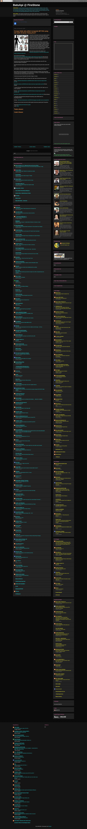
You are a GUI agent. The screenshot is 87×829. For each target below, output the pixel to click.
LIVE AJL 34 (17, 281)
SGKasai (17, 591)
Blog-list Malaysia (18, 316)
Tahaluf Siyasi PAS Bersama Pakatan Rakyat (22, 508)
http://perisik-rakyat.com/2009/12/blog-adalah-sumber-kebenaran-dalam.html (28, 56)
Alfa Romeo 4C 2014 (59, 510)
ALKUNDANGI (58, 547)
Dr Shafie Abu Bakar (60, 336)
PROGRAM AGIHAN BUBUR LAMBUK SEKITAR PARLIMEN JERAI (26, 262)
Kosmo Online (18, 170)
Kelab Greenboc (59, 557)
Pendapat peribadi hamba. (19, 743)
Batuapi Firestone (17, 21)
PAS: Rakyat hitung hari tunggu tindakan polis (21, 797)
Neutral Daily (58, 664)
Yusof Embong (58, 525)
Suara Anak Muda (18, 565)
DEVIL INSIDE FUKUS (59, 584)
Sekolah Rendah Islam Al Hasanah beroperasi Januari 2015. (25, 417)
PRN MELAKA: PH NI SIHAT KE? (61, 298)
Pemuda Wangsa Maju (19, 362)
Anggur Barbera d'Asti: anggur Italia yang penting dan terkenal (25, 240)
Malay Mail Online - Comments (21, 200)
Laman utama (32, 146)
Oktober (55, 95)
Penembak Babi (59, 345)
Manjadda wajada (18, 411)
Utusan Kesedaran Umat (19, 812)
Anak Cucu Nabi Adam (19, 547)
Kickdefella (58, 385)
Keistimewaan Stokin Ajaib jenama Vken (21, 481)
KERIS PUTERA (59, 643)
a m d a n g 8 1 (58, 577)
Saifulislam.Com (59, 306)
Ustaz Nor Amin (18, 453)
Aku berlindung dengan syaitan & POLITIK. (21, 728)
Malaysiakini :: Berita (19, 188)
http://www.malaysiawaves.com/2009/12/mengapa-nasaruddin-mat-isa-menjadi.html (33, 100)
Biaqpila (17, 280)
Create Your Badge (23, 21)
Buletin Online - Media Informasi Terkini (23, 193)
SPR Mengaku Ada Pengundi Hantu (61, 426)
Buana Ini (17, 266)
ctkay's (57, 587)
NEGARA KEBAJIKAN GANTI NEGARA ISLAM (63, 670)
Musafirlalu (17, 257)
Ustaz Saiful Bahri (59, 354)
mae (15, 764)
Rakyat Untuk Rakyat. (19, 444)
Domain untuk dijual (18, 290)
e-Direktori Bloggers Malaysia (20, 816)
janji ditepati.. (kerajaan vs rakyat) (21, 522)
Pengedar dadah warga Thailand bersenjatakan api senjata (25, 171)
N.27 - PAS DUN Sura (18, 752)
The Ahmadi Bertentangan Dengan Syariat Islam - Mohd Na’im (25, 249)
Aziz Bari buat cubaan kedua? (65, 194)
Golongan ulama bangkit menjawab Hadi (62, 293)
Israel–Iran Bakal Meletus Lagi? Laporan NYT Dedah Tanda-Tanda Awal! (27, 231)
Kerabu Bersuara (18, 230)
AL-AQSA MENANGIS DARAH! (61, 376)
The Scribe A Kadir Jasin (60, 316)
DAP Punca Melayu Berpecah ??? (21, 217)
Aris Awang (58, 583)
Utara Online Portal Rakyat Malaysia (22, 190)
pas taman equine (17, 796)
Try (16, 561)
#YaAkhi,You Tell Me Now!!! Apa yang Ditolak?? (23, 308)
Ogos (55, 78)
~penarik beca (58, 320)
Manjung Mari (58, 513)
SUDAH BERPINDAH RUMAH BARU (62, 435)
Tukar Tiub (58, 331)
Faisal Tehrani (58, 454)
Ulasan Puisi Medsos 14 (60, 548)
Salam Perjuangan (17, 768)
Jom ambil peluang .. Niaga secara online (22, 463)
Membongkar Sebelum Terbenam (21, 480)
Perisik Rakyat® (59, 592)
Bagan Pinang (58, 434)
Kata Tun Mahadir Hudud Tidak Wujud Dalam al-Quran (24, 454)
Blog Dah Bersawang (18, 375)
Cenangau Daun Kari (60, 504)
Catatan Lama (47, 146)
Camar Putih (17, 466)
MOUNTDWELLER (18, 334)
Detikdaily (17, 195)
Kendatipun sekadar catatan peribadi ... (21, 731)
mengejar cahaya (18, 420)
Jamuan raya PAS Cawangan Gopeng (21, 412)
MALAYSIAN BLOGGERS (19, 735)
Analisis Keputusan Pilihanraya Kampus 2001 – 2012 (24, 513)
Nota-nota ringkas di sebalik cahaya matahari (65, 231)
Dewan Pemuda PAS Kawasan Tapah (21, 792)
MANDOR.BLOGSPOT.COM (61, 488)
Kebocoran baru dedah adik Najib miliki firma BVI (23, 322)
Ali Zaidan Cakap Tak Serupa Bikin (61, 445)
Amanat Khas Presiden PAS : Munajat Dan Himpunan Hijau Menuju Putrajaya (28, 535)
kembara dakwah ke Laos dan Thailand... (21, 805)
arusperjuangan (18, 383)
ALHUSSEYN (58, 499)
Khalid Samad (58, 494)
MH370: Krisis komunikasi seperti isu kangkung (63, 386)
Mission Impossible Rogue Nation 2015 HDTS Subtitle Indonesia (25, 384)
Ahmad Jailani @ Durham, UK (21, 539)
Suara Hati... (17, 379)
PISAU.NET (58, 686)
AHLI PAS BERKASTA (19, 403)
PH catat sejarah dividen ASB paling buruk (62, 624)
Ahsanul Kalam (18, 407)
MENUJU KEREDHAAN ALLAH (21, 416)
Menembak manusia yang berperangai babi (63, 346)
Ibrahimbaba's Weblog (60, 531)
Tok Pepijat (58, 370)
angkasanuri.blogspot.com (61, 420)
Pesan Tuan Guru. (18, 531)
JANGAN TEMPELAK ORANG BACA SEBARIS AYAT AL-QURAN (26, 267)
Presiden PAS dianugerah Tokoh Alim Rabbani (21, 801)
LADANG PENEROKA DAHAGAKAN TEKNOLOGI (22, 740)
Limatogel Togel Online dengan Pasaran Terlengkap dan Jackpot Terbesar (27, 235)
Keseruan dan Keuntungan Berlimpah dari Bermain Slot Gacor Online (26, 253)
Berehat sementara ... (19, 349)
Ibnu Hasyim (58, 468)
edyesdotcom (58, 552)
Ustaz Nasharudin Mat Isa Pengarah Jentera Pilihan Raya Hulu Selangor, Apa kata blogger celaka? (66, 163)
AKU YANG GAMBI (59, 678)
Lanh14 (57, 326)
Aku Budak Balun (59, 399)
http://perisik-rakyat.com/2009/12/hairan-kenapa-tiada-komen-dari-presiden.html (29, 94)
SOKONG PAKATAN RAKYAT (21, 402)
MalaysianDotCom (19, 578)
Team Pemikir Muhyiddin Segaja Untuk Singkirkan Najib (24, 184)
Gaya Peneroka (17, 739)
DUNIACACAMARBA (60, 509)
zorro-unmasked (59, 390)
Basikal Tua (17, 289)
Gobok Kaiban (18, 525)
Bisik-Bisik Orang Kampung (20, 330)
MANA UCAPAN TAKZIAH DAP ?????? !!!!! (22, 436)
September (56, 97)
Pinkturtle (17, 325)
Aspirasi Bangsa (59, 623)
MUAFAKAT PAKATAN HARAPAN (61, 505)
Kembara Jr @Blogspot (20, 448)
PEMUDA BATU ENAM (19, 574)
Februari (55, 74)
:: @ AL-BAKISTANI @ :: (60, 659)
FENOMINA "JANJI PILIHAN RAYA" (21, 331)
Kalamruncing (18, 556)
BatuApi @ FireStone (26, 5)
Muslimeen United (18, 485)
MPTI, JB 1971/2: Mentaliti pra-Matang (21, 286)
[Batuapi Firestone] (15, 24)
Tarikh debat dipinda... (64, 201)
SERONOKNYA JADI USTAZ (20, 540)
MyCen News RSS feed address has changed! (23, 358)
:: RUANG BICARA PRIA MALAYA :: (22, 366)
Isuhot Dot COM (18, 234)
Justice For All (18, 475)
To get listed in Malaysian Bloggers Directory (21, 736)
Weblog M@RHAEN (19, 588)
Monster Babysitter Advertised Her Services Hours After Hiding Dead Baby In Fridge (29, 166)
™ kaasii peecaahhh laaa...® (20, 216)
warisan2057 (58, 654)
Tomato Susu (58, 439)
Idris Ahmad (58, 360)
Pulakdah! (17, 471)
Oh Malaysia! (18, 593)
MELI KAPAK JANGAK (60, 673)
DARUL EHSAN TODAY (60, 606)
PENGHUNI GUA (18, 435)
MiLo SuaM (17, 270)
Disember (56, 91)
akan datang (17, 526)
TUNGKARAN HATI (59, 611)
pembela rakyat (18, 521)
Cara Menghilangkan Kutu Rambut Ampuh (22, 367)
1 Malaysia (58, 456)
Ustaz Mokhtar (58, 394)
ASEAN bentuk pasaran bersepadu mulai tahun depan (24, 180)
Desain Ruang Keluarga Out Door (21, 426)
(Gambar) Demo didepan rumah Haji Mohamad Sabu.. (24, 552)
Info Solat (57, 400)
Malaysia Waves (59, 696)
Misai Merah (17, 298)
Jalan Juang (16, 727)
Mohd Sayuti (58, 292)
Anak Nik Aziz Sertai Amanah (19, 757)
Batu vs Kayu (18, 276)
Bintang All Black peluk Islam (20, 570)
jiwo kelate (17, 462)
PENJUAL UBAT (18, 551)
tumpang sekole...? (19, 243)
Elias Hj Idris (17, 285)
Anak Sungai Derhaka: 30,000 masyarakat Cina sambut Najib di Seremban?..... (28, 499)
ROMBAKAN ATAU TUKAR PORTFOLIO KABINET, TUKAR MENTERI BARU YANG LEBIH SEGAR (63, 490)
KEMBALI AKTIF (58, 395)
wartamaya (17, 516)
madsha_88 (17, 534)
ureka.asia (58, 594)
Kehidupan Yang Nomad (19, 800)
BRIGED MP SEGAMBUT (20, 583)
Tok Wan (17, 489)
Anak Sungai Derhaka (19, 248)
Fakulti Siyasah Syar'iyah (20, 581)
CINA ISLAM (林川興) (60, 471)
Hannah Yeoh (58, 519)
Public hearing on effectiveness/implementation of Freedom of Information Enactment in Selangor (63, 521)
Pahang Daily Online (59, 541)
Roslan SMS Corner (59, 297)
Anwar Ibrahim (18, 252)
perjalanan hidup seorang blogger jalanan (22, 822)
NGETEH (57, 464)
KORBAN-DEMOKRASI (19, 425)
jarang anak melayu (19, 494)
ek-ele (16, 586)
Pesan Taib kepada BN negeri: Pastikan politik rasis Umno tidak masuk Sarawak (28, 445)
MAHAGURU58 (59, 339)
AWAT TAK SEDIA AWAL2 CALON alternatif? (22, 408)
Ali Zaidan (57, 444)
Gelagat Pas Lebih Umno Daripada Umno (22, 299)
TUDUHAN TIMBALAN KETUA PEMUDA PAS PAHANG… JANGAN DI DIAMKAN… (29, 399)
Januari (55, 84)
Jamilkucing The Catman (60, 451)
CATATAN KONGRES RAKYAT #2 (19, 761)
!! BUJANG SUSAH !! (19, 543)
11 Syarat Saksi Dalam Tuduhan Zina (21, 566)
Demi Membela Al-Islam (20, 388)
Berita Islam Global (19, 569)
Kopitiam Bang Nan (59, 567)
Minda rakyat (18, 198)
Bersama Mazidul (18, 429)
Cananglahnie (18, 321)
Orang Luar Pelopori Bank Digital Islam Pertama (63, 317)
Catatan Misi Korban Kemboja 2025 (20, 732)
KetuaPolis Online (18, 498)
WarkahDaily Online (19, 225)
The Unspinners (59, 616)
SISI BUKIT (17, 307)
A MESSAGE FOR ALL (59, 391)
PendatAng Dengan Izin (19, 393)
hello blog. (17, 340)
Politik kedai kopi (18, 294)
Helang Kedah (18, 530)
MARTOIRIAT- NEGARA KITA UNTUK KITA (22, 820)
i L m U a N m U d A (18, 760)
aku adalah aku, (17, 804)
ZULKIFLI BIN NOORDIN (60, 375)
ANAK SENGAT (18, 398)
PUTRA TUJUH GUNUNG (60, 669)
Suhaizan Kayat (59, 425)
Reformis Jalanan (18, 457)
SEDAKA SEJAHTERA (19, 261)
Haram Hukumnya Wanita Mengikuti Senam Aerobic (23, 295)
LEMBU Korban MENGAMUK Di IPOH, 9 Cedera (23, 472)
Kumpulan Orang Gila (60, 409)
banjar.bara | (16, 808)
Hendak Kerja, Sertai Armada (60, 629)
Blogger (50, 826)
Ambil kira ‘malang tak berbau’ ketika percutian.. (23, 380)
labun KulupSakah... (19, 303)
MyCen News (18, 357)
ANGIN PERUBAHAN (60, 632)
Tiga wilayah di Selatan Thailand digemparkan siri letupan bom (25, 208)
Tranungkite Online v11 (19, 183)
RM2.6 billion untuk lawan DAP (61, 568)
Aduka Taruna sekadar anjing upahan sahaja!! (65, 179)
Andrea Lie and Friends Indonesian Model (22, 548)
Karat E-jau (17, 371)
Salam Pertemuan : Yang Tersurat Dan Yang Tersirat (24, 258)
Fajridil (16, 374)
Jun (55, 101)
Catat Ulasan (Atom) (34, 150)
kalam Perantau (59, 482)
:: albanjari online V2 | (19, 339)
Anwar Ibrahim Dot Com (60, 691)
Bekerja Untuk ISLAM (19, 343)
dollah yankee (18, 348)
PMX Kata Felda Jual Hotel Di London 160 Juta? (63, 302)
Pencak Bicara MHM (19, 512)
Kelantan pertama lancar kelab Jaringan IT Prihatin (23, 175)
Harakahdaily (18, 174)
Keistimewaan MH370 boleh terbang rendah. (22, 440)
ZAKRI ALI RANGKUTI (18, 756)
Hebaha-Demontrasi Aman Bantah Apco (22, 575)
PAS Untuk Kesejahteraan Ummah (22, 353)
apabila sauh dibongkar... (20, 503)
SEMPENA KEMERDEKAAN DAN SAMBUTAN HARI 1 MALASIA (24, 813)
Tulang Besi (58, 380)
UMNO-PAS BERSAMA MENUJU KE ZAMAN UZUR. (24, 313)
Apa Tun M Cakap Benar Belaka (61, 612)
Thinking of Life (17, 788)
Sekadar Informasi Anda (20, 239)
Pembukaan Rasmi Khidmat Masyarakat (21, 817)
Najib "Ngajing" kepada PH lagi (19, 744)
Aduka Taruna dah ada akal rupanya (62, 312)
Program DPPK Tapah (18, 793)
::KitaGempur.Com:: (59, 694)
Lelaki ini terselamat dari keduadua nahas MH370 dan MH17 (25, 421)
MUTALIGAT (58, 477)
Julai (55, 80)
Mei (55, 103)
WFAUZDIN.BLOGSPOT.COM (61, 463)
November (56, 93)
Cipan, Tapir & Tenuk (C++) (61, 301)
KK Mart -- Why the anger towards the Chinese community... (25, 244)
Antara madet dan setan (19, 517)
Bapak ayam (17, 304)
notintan (17, 439)
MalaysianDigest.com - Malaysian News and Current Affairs (27, 165)
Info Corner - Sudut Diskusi (61, 638)
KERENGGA (17, 207)
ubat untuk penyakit (59, 430)
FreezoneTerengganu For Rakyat (62, 364)
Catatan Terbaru (17, 146)
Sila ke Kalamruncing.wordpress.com (21, 557)
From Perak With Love (19, 507)
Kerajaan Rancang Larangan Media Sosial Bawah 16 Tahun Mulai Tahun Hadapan (28, 226)
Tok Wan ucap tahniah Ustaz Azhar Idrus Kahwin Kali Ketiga (25, 490)
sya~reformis (18, 560)
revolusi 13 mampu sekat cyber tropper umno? (63, 431)
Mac (55, 107)
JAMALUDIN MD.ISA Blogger (21, 312)
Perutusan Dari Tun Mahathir (20, 277)
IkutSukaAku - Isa (59, 449)
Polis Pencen (58, 403)
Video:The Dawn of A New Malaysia (61, 495)
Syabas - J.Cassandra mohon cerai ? (20, 809)
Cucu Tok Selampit (59, 628)
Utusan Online (18, 179)
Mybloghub (17, 221)
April (55, 105)
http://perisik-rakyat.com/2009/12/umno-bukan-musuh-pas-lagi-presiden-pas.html (29, 84)
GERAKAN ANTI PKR (60, 649)
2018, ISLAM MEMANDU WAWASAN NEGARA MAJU (23, 753)
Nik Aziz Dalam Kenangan (19, 394)
